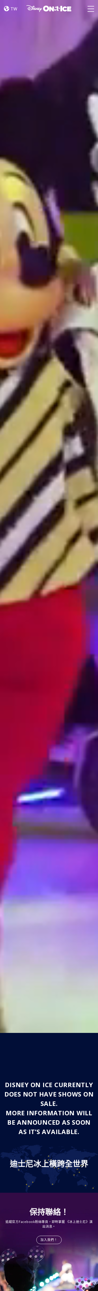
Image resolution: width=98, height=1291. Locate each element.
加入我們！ (49, 1240)
